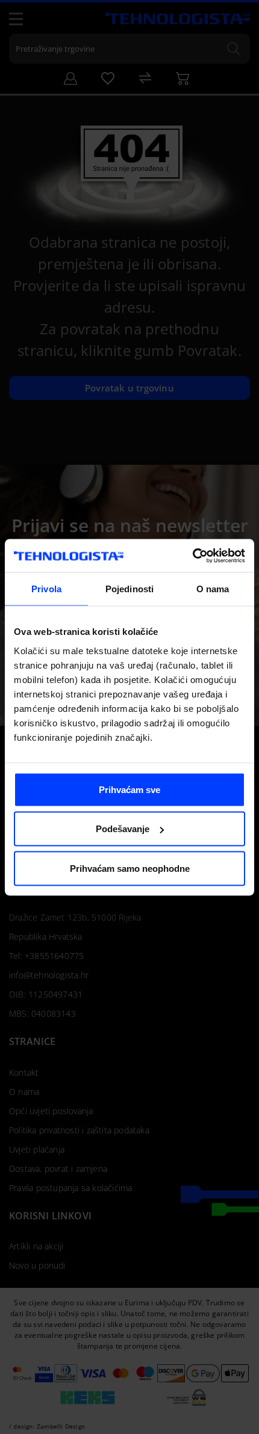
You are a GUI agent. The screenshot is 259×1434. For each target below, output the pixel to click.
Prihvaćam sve (129, 789)
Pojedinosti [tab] (129, 589)
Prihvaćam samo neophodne (130, 868)
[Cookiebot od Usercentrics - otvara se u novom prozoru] (192, 555)
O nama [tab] (212, 589)
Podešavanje (122, 829)
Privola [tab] (46, 589)
